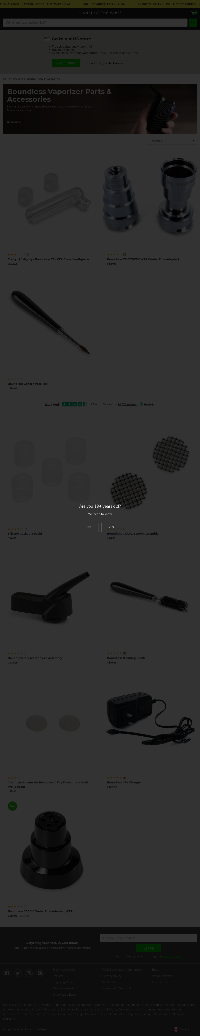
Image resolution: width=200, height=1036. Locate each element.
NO (89, 527)
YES (111, 527)
